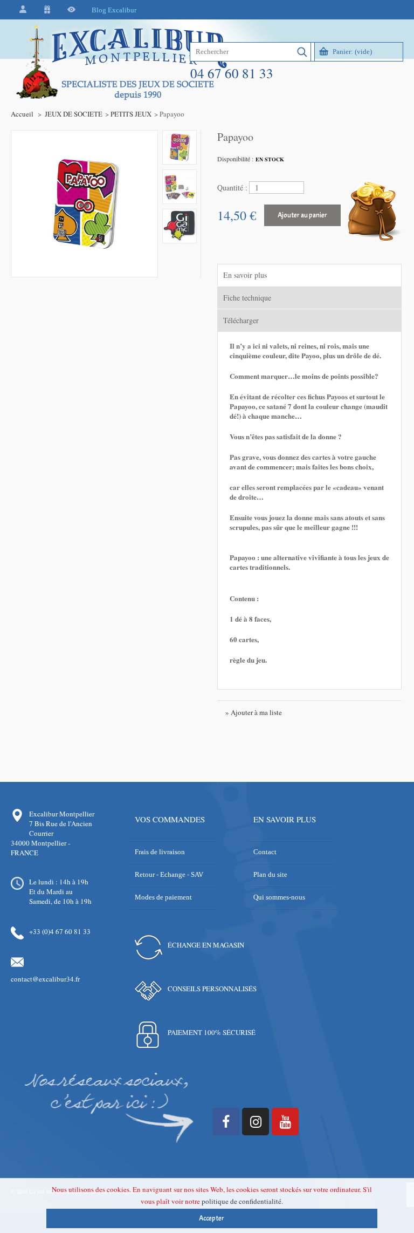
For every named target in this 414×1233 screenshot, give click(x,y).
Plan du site (270, 874)
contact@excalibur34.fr (45, 979)
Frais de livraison (160, 852)
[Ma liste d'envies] (47, 10)
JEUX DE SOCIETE (73, 114)
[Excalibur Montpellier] (121, 84)
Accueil (22, 114)
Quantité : (232, 187)
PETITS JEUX (131, 114)
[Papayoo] (179, 147)
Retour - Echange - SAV (169, 874)
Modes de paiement (163, 897)
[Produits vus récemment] (71, 10)
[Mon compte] (23, 10)
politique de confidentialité (241, 1201)
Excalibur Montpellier (61, 814)
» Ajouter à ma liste (253, 712)
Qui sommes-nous (279, 897)
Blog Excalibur (114, 10)
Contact (265, 852)
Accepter (211, 1218)
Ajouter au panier (302, 215)
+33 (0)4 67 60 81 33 (60, 931)
